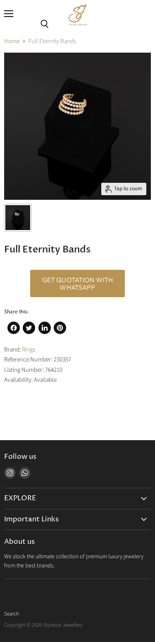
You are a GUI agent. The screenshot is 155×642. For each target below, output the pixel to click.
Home (11, 41)
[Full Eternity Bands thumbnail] (18, 217)
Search (11, 614)
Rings (28, 349)
